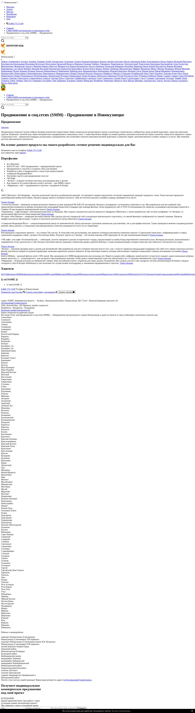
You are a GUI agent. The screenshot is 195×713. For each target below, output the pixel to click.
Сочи (99, 78)
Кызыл (99, 69)
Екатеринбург (166, 64)
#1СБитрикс (148, 274)
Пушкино (92, 76)
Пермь (17, 76)
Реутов (120, 76)
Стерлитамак (133, 78)
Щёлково (139, 81)
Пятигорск (102, 76)
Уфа (54, 81)
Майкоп (136, 69)
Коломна (178, 66)
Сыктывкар (160, 78)
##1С (3, 274)
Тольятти (5, 81)
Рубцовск (143, 76)
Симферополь (80, 78)
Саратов (13, 78)
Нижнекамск (103, 71)
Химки (79, 81)
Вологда (70, 64)
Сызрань (150, 78)
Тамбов (178, 78)
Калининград (83, 66)
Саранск (5, 78)
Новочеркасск (49, 73)
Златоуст (29, 66)
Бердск (127, 61)
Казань (73, 66)
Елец (176, 64)
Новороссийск (7, 73)
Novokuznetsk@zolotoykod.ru (14, 303)
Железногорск (7, 66)
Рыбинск (152, 76)
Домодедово (144, 64)
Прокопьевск (75, 76)
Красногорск (55, 69)
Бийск (144, 61)
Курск (92, 69)
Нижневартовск (90, 71)
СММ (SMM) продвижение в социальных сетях (28, 30)
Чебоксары (88, 81)
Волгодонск (50, 64)
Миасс (154, 69)
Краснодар (66, 69)
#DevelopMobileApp (185, 274)
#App (156, 274)
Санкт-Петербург (186, 76)
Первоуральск (7, 76)
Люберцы (114, 69)
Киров (152, 66)
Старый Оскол (120, 78)
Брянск (170, 61)
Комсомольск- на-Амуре (12, 69)
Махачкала (145, 69)
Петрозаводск (27, 76)
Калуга (92, 66)
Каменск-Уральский (105, 66)
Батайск (111, 61)
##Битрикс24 (12, 274)
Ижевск (45, 66)
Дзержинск (105, 64)
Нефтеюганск (76, 71)
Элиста (159, 81)
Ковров (170, 66)
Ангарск (24, 61)
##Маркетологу (107, 274)
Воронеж (79, 64)
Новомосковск (178, 71)
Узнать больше (7, 202)
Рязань (160, 76)
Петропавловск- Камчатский (47, 76)
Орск (180, 73)
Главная (10, 28)
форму (23, 153)
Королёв (35, 69)
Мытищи (185, 69)
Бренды (9, 12)
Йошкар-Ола (63, 66)
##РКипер (131, 274)
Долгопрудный (131, 64)
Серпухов (69, 78)
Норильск (98, 73)
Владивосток (7, 64)
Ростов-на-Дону (131, 76)
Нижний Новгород (118, 71)
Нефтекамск (63, 71)
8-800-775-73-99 (34, 150)
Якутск (4, 83)
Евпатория (155, 64)
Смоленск (91, 78)
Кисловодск (160, 66)
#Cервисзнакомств (167, 274)
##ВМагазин (60, 274)
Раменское (112, 76)
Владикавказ (19, 64)
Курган (86, 69)
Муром (178, 69)
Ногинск (89, 73)
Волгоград (40, 64)
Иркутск (53, 66)
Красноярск (77, 69)
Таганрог (170, 78)
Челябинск (98, 81)
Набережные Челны (10, 71)
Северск (46, 78)
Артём (48, 61)
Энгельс (167, 81)
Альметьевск (14, 61)
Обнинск (116, 73)
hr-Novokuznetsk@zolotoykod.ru (77, 680)
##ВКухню (49, 274)
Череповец (109, 81)
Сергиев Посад (57, 78)
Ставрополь (107, 78)
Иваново (37, 66)
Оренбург (158, 73)
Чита (125, 81)
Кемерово (138, 66)
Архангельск (58, 61)
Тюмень (19, 81)
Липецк (105, 69)
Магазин (10, 7)
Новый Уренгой (77, 73)
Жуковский (19, 66)
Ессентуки (183, 64)
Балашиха (94, 61)
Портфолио (11, 14)
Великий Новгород (183, 61)
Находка (39, 71)
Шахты (131, 81)
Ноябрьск (107, 73)
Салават (167, 76)
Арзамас (32, 61)
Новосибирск (21, 73)
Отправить (81, 708)
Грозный (87, 64)
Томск (12, 81)
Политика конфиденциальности (15, 310)
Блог (8, 19)
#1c (138, 274)
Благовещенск (153, 61)
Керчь (146, 66)
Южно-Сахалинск (179, 81)
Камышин (119, 66)
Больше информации (121, 711)
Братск (164, 61)
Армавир (41, 61)
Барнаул (103, 61)
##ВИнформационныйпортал (31, 274)
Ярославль (13, 83)
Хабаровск (61, 81)
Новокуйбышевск (163, 71)
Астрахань (69, 61)
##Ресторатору (120, 274)
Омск (146, 73)
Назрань (23, 71)
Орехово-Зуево (170, 73)
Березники (135, 61)
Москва (160, 69)
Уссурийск (47, 81)
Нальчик (31, 71)
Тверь (184, 78)
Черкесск (118, 81)
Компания (11, 16)
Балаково (86, 61)
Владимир (30, 64)
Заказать (5, 127)
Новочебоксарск (34, 73)
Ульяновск (37, 81)
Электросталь (150, 81)
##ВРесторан (71, 274)
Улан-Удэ (28, 81)
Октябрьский (137, 73)
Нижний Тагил (135, 71)
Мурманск (169, 69)
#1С (141, 274)
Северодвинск (35, 78)
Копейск (27, 69)
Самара (174, 76)
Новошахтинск (63, 73)
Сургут (142, 78)
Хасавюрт (71, 81)
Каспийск (129, 66)
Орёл (151, 73)
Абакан (4, 61)
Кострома (44, 69)
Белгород (119, 61)
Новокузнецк (148, 71)
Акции (9, 9)
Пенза (185, 73)
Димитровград (117, 64)
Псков (84, 76)
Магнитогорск (125, 69)
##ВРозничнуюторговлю (88, 274)
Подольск (64, 76)
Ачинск (77, 61)
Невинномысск (51, 71)
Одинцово (126, 73)
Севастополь (23, 78)
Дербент (95, 64)
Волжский (61, 64)
